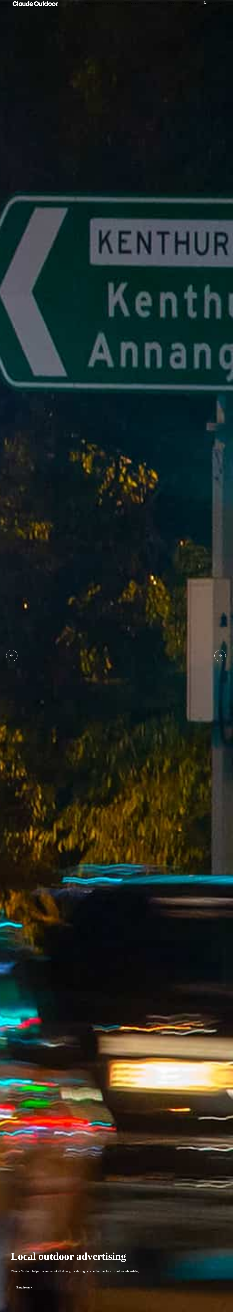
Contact (189, 3)
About (171, 3)
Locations (109, 3)
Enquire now (24, 1287)
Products (89, 3)
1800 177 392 (215, 3)
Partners (153, 3)
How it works (132, 3)
